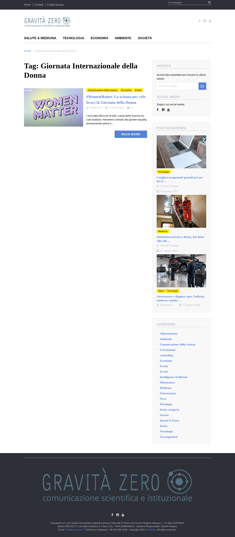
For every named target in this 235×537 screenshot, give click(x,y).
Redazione (96, 107)
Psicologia (166, 404)
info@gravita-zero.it (75, 529)
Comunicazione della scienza (102, 90)
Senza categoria (169, 409)
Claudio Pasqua (169, 186)
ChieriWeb (150, 529)
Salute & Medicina (40, 38)
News (161, 291)
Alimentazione (169, 333)
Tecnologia (73, 38)
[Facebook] (199, 21)
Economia (99, 38)
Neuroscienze (168, 393)
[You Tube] (210, 21)
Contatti (38, 4)
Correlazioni (167, 349)
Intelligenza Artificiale (173, 377)
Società (145, 38)
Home (27, 4)
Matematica (167, 382)
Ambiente (123, 38)
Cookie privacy (55, 4)
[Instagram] (204, 21)
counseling (166, 355)
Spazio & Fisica (169, 420)
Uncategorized (169, 436)
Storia (163, 426)
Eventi (138, 90)
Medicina (162, 231)
